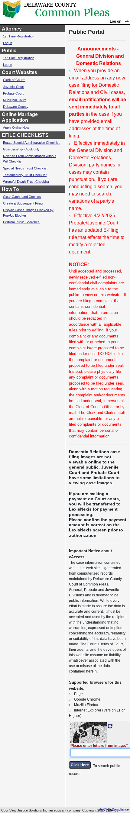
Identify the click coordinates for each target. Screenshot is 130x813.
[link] (126, 21)
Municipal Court (14, 100)
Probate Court (13, 93)
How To (10, 189)
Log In (7, 43)
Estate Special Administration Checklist (31, 142)
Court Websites (19, 72)
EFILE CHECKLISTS (25, 135)
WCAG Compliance (114, 809)
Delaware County (15, 106)
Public (9, 50)
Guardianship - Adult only (21, 149)
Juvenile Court (13, 87)
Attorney (12, 28)
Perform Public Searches (21, 222)
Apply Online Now (16, 127)
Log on (115, 21)
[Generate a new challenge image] (110, 726)
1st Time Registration (18, 36)
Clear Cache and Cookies (22, 196)
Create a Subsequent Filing (23, 203)
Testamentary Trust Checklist (25, 175)
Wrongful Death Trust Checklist (26, 181)
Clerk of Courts (14, 80)
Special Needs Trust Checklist (25, 168)
